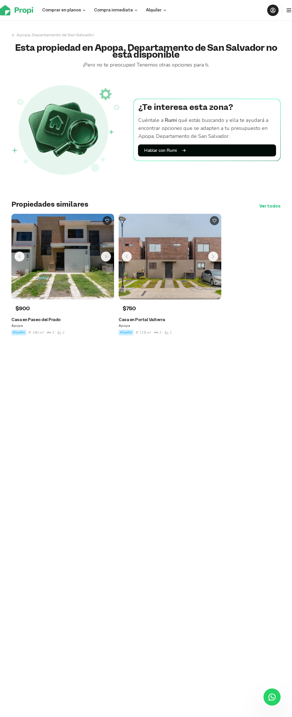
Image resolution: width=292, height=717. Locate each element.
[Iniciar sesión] (273, 10)
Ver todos (270, 206)
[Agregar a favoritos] (107, 220)
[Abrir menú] (289, 10)
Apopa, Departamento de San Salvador (55, 35)
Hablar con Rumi (160, 150)
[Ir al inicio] (18, 10)
